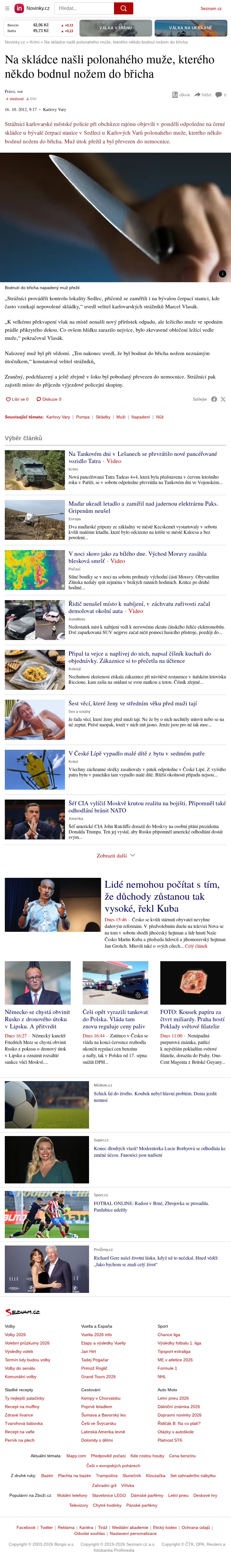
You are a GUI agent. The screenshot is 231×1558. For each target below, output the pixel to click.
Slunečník (131, 1475)
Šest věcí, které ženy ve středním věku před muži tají (133, 703)
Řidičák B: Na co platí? (179, 1423)
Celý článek (196, 946)
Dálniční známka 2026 (179, 1406)
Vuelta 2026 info (96, 1334)
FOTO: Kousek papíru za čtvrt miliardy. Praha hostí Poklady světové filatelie (192, 1019)
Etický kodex (165, 1527)
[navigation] (7, 8)
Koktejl (75, 669)
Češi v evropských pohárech (113, 1465)
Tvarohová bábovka (24, 1423)
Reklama (66, 1527)
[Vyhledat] (123, 8)
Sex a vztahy (80, 712)
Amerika (76, 819)
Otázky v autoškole (176, 1431)
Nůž (160, 416)
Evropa (75, 519)
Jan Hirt (88, 1351)
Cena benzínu (182, 1455)
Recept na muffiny (22, 1406)
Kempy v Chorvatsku (101, 1398)
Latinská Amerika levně (103, 1431)
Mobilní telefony (72, 1495)
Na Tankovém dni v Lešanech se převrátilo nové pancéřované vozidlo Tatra (143, 457)
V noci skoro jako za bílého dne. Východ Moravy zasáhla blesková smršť (138, 557)
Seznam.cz (211, 8)
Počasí (74, 569)
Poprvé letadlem (96, 1406)
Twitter (46, 1527)
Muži (120, 416)
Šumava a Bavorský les (103, 1415)
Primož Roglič (94, 1368)
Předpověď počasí (108, 1455)
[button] (115, 217)
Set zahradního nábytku (193, 1475)
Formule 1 (167, 1368)
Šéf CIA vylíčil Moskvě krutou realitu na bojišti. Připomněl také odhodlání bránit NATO (147, 806)
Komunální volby (20, 1376)
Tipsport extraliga (174, 1351)
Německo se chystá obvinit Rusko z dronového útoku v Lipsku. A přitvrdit (37, 1019)
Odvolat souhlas (89, 1533)
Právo (10, 91)
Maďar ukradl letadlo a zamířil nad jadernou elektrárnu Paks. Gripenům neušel (143, 507)
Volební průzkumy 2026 (27, 1343)
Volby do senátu (20, 1368)
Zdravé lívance (19, 1415)
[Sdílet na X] (223, 399)
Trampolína (107, 1475)
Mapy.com (76, 1455)
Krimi (73, 469)
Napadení (140, 416)
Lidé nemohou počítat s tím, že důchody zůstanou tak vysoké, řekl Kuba (162, 896)
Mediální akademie (130, 1527)
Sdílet (206, 94)
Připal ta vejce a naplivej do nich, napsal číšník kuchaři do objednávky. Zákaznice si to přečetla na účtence (140, 657)
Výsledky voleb (19, 1351)
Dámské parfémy (147, 1495)
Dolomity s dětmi (97, 1440)
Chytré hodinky (107, 1505)
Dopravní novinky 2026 (180, 1415)
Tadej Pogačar (95, 1359)
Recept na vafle (20, 1431)
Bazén (47, 1475)
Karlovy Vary (58, 416)
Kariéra (86, 1527)
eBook (184, 94)
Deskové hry (205, 1495)
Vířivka (127, 1485)
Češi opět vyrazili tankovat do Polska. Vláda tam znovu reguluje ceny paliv (115, 1019)
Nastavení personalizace (133, 1533)
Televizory (78, 1505)
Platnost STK (170, 1440)
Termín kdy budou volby (27, 1359)
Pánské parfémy (141, 1505)
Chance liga (169, 1334)
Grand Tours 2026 (98, 1376)
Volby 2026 (15, 1334)
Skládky (103, 416)
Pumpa (83, 416)
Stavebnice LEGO (109, 1495)
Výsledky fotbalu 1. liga (179, 1343)
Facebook (26, 1527)
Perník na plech (20, 1440)
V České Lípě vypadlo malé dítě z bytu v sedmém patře (137, 753)
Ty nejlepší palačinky (24, 1398)
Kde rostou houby (147, 1455)
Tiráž (102, 1527)
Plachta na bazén (74, 1475)
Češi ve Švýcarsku (98, 1423)
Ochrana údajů (196, 1527)
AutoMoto (77, 619)
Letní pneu (178, 1495)
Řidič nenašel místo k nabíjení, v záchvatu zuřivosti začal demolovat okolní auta (139, 607)
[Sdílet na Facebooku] (214, 399)
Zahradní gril (104, 1485)
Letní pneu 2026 (173, 1398)
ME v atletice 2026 (175, 1359)
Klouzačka (155, 1475)
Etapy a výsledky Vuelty (103, 1343)
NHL (162, 1376)
